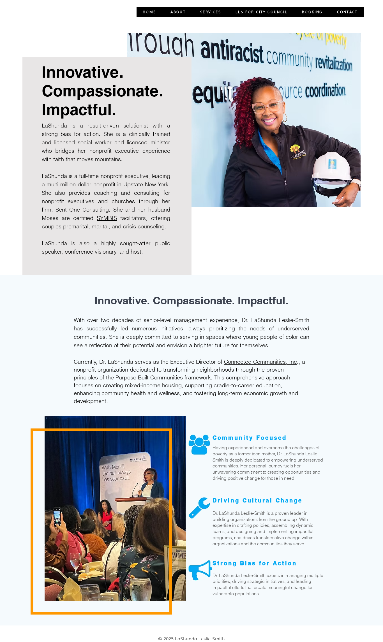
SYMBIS (107, 217)
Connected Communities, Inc (260, 361)
